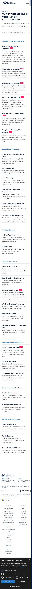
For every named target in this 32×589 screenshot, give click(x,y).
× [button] (29, 559)
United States (6, 478)
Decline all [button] (22, 581)
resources (23, 505)
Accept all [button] (8, 581)
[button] (15, 586)
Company (8, 545)
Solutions (8, 535)
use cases (5, 11)
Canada (20, 478)
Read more (22, 567)
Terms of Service (11, 495)
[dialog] (15, 573)
